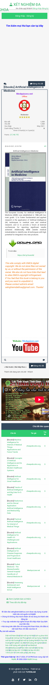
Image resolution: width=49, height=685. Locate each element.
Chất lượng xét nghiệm (34, 643)
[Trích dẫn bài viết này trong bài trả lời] (44, 360)
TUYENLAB (31, 672)
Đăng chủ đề (37, 84)
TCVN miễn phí (20, 653)
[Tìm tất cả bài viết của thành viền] (5, 360)
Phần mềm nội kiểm (27, 648)
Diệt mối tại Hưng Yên (36, 638)
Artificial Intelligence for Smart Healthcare (14, 478)
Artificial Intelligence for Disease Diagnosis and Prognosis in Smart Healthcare (14, 553)
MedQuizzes (15, 648)
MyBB (14, 659)
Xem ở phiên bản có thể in (20, 599)
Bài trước (9, 367)
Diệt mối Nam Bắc (12, 636)
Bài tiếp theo (20, 367)
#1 (45, 146)
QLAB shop (31, 653)
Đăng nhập (20, 16)
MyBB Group (32, 659)
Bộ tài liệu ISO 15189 (17, 650)
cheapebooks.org (33, 446)
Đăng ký (45, 8)
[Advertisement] (24, 51)
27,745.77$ (14, 135)
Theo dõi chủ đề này (17, 602)
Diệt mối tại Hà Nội (27, 636)
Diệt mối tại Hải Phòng (18, 638)
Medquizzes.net (33, 570)
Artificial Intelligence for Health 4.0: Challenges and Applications (14, 537)
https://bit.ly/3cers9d (26, 255)
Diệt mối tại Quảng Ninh (29, 640)
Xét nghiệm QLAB (18, 643)
